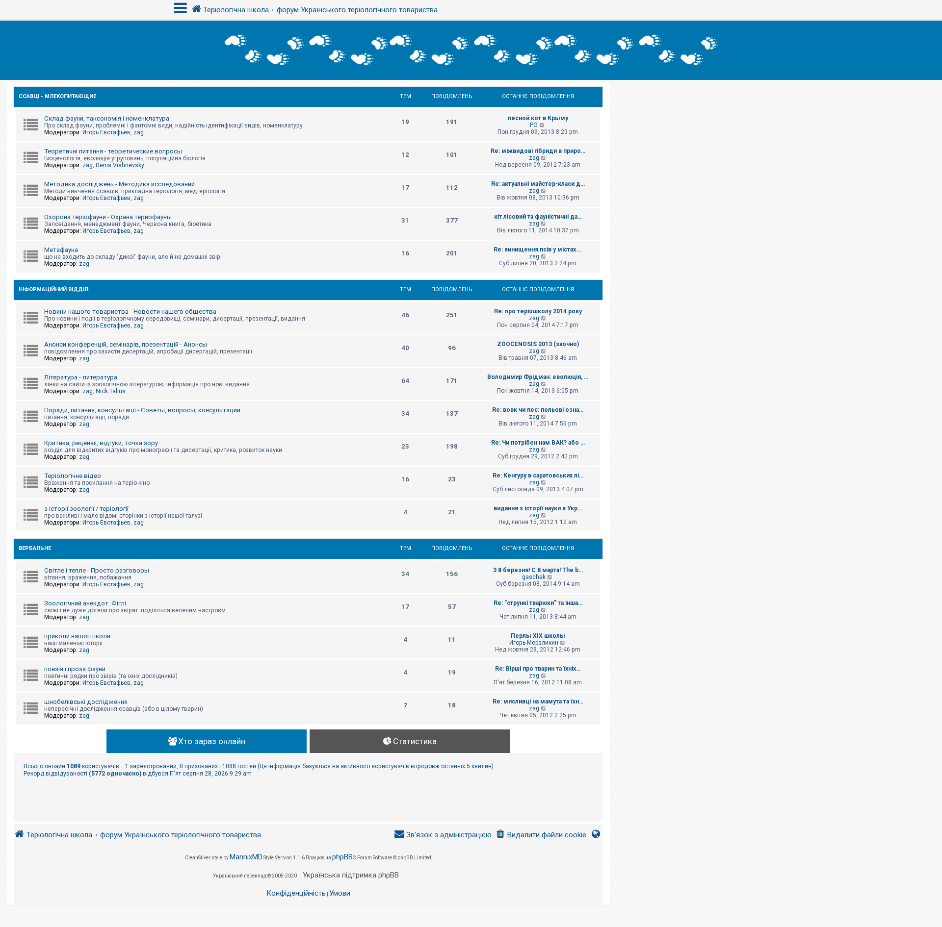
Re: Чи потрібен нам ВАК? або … (538, 442)
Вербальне (35, 548)
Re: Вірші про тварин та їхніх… (537, 668)
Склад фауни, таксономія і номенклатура (106, 118)
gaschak (534, 577)
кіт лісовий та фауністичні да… (538, 216)
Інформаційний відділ (53, 289)
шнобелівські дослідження (86, 701)
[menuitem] (541, 835)
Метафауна (61, 249)
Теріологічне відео (72, 475)
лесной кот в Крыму (538, 118)
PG (534, 125)
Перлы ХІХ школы (538, 635)
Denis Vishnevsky (120, 165)
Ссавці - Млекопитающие (57, 96)
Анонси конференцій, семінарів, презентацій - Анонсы (125, 344)
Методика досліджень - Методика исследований (119, 184)
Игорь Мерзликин (533, 642)
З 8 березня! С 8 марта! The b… (538, 570)
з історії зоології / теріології (86, 508)
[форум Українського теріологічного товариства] (471, 50)
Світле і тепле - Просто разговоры (96, 570)
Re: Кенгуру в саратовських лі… (538, 475)
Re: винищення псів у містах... (538, 249)
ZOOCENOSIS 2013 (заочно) (538, 344)
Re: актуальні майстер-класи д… (538, 183)
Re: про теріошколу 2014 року (538, 311)
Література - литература (80, 377)
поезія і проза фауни (74, 669)
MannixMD (246, 856)
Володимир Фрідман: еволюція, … (537, 377)
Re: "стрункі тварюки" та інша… (538, 603)
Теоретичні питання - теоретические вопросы (113, 151)
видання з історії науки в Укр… (538, 508)
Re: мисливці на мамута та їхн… (538, 701)
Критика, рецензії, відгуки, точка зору (101, 443)
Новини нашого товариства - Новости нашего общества (130, 311)
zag (138, 132)
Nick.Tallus (111, 391)
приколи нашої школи (77, 636)
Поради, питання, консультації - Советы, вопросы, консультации (142, 410)
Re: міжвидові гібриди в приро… (538, 151)
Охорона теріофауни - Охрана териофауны (108, 217)
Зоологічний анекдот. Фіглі (85, 603)
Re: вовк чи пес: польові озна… (537, 409)
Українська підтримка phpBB (351, 875)
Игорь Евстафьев (106, 132)
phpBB (342, 856)
